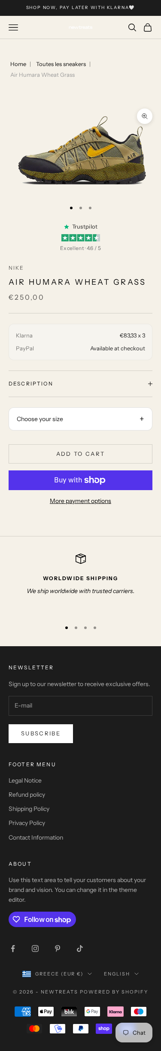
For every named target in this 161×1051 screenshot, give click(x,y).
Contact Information (36, 837)
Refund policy (27, 794)
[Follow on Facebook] (13, 948)
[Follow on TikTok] (80, 948)
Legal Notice (25, 780)
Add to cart (80, 453)
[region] (80, 583)
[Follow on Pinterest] (57, 948)
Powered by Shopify (114, 992)
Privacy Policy (27, 823)
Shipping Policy (29, 809)
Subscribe (41, 733)
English (117, 974)
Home (18, 63)
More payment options (80, 501)
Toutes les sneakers (61, 63)
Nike (16, 268)
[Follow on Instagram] (35, 948)
